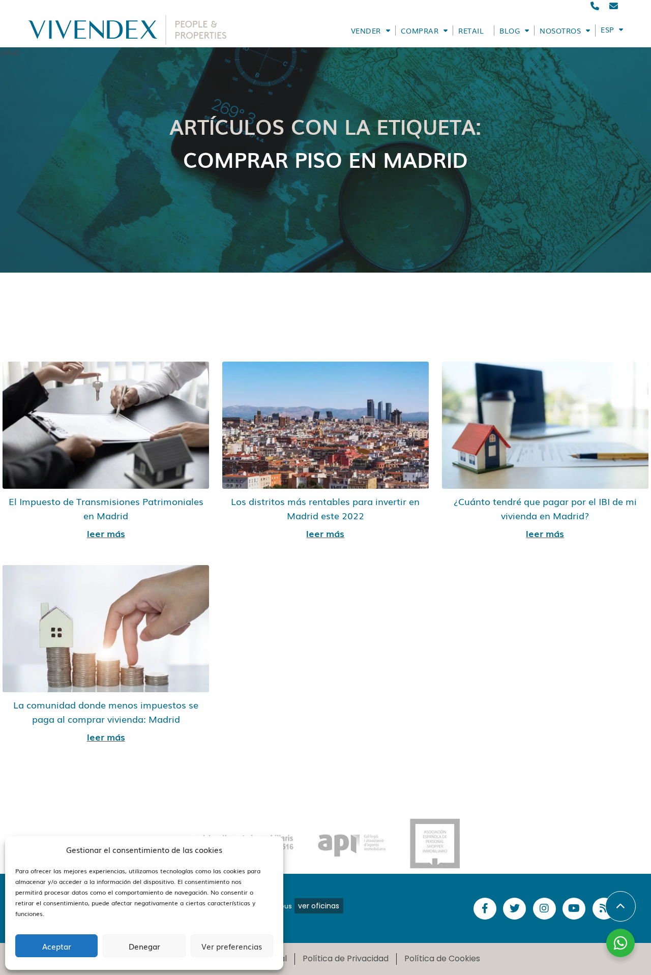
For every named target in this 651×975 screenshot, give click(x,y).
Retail (471, 30)
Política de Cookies (442, 958)
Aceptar (56, 946)
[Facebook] (485, 909)
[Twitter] (514, 909)
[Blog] (604, 909)
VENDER (366, 30)
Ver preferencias (231, 946)
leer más (106, 533)
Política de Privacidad (346, 958)
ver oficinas (318, 906)
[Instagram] (544, 909)
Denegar (144, 946)
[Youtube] (574, 909)
